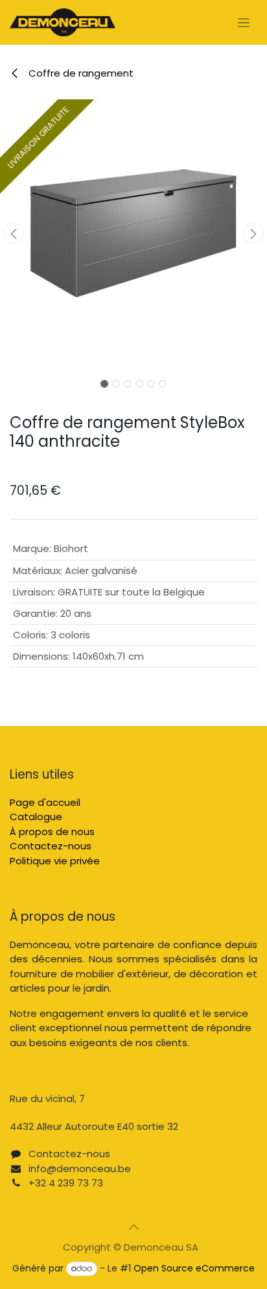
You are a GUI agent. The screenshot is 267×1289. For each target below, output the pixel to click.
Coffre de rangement (80, 73)
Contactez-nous (50, 846)
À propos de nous (52, 831)
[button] (13, 233)
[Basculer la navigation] (244, 22)
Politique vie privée (55, 861)
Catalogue (36, 816)
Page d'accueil (45, 802)
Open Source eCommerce (194, 1268)
